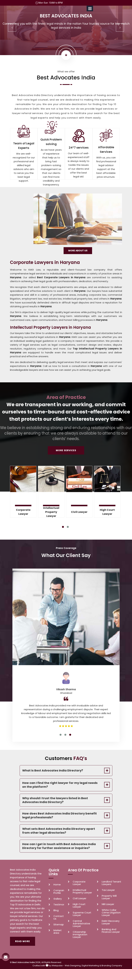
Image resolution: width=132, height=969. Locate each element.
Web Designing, (73, 965)
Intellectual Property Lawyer (51, 512)
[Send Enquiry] (6, 957)
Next (120, 28)
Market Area (57, 931)
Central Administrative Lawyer (81, 923)
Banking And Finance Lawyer (111, 930)
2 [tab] (68, 527)
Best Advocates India (23, 962)
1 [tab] (63, 527)
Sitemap (58, 924)
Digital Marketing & (91, 965)
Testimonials (58, 904)
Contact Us (58, 917)
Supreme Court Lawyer (82, 913)
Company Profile (58, 891)
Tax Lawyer (108, 890)
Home (57, 884)
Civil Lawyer (79, 512)
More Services (66, 450)
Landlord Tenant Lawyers (111, 883)
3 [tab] (70, 735)
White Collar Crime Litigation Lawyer (111, 912)
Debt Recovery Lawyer (110, 922)
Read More (22, 941)
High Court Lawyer (107, 512)
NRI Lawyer (108, 904)
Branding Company (112, 965)
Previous (12, 28)
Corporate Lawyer (23, 512)
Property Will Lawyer (109, 897)
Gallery (57, 898)
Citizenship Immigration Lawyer (80, 934)
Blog (56, 910)
